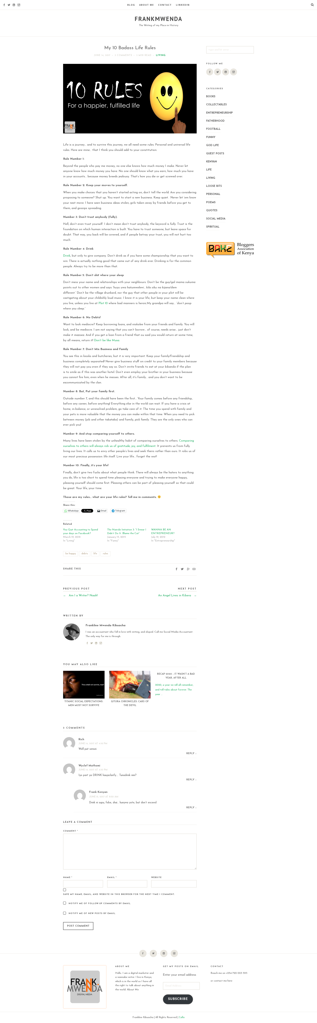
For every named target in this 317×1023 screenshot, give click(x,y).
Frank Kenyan (98, 792)
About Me (146, 4)
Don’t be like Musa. (107, 340)
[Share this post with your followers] (182, 569)
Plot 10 (103, 303)
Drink (66, 255)
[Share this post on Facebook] (176, 569)
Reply (190, 753)
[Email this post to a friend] (194, 569)
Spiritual (212, 227)
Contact (165, 4)
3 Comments (123, 55)
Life (209, 169)
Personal (213, 194)
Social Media (215, 218)
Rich (81, 739)
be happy (70, 553)
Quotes (211, 210)
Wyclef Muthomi (89, 765)
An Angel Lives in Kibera (177, 595)
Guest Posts (215, 153)
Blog (131, 4)
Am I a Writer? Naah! (80, 595)
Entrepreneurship (219, 113)
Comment (70, 831)
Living (161, 55)
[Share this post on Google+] (188, 569)
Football (213, 129)
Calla (182, 1017)
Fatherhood (215, 121)
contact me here (223, 981)
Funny (210, 137)
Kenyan (211, 161)
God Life (212, 145)
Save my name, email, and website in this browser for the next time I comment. (119, 894)
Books (210, 96)
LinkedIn (183, 4)
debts (84, 553)
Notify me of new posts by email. (92, 914)
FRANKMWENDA (158, 19)
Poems (211, 202)
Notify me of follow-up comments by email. (100, 904)
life (95, 553)
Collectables (216, 104)
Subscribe (178, 999)
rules (105, 553)
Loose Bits (214, 186)
